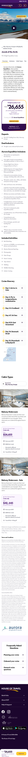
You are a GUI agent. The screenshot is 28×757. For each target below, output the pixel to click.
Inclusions (11, 61)
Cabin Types (19, 61)
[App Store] (8, 728)
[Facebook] (3, 711)
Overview (5, 61)
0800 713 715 (22, 1)
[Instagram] (8, 711)
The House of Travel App (8, 738)
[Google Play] (20, 728)
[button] (12, 440)
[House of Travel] (7, 5)
